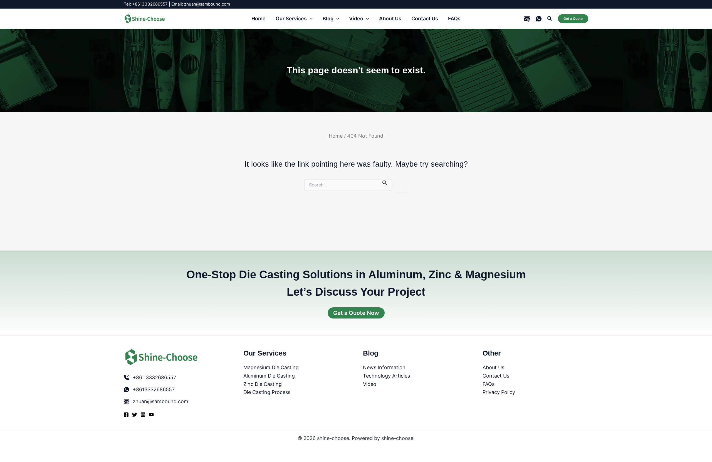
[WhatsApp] (539, 19)
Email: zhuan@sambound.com (200, 4)
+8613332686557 (154, 389)
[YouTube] (151, 414)
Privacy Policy (499, 392)
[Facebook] (126, 414)
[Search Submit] (385, 182)
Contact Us (496, 376)
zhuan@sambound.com (160, 401)
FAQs (489, 384)
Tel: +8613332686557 (146, 4)
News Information (384, 367)
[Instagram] (142, 414)
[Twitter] (134, 414)
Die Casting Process (266, 392)
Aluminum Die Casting (269, 376)
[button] (310, 19)
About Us (493, 367)
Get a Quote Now (356, 313)
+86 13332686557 (154, 377)
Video (369, 384)
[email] (527, 19)
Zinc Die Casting (262, 384)
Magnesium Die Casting (271, 367)
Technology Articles (386, 376)
